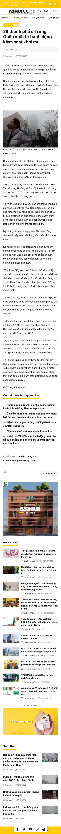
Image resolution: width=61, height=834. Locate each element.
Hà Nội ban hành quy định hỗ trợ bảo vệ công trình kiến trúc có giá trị (38, 570)
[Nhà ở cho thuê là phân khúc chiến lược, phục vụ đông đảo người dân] (11, 651)
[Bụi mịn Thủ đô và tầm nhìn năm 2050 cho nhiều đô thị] (50, 779)
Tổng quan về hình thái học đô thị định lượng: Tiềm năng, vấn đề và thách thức (38, 553)
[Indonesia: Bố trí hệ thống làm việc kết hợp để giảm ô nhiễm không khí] (50, 810)
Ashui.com (8, 56)
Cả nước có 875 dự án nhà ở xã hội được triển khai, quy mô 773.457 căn (39, 691)
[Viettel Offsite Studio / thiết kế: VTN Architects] (11, 638)
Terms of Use (12, 5)
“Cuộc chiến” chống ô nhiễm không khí (29, 430)
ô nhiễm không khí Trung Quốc (19, 460)
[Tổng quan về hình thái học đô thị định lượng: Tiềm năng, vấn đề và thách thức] (11, 553)
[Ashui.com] (21, 11)
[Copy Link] (37, 829)
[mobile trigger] (5, 11)
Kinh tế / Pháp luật (31, 613)
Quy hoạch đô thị (30, 561)
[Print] (43, 829)
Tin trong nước (29, 577)
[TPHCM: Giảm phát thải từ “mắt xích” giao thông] (11, 678)
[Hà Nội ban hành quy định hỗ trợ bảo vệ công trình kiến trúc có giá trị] (11, 570)
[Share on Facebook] (17, 829)
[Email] (30, 829)
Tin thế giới (11, 25)
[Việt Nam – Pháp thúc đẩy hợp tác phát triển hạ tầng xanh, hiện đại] (11, 664)
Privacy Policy (37, 2)
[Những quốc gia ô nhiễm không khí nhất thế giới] (50, 794)
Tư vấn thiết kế (29, 642)
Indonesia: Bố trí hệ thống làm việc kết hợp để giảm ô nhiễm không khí (20, 811)
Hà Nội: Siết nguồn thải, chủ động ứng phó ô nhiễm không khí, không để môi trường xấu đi (39, 586)
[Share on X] (24, 829)
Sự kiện (26, 629)
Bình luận (50, 473)
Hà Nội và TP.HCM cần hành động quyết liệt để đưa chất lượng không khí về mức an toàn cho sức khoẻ (30, 440)
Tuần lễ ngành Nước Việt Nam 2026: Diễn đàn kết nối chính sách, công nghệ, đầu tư (39, 622)
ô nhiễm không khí (26, 456)
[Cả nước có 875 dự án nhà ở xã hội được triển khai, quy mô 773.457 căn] (11, 691)
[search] (40, 11)
